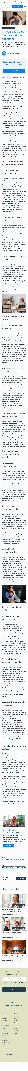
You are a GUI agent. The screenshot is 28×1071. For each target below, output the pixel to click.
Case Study (4, 1020)
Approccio (4, 1018)
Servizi (3, 1016)
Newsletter (4, 1045)
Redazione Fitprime (18, 859)
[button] (17, 6)
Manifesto (16, 1018)
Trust (15, 1020)
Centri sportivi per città (7, 1031)
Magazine (4, 1035)
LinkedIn (16, 1031)
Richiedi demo (5, 1025)
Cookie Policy (5, 1042)
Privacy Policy (17, 986)
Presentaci (4, 1023)
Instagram (16, 1033)
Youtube (16, 1035)
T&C (3, 1038)
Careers (16, 1023)
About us (16, 1016)
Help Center (5, 1033)
